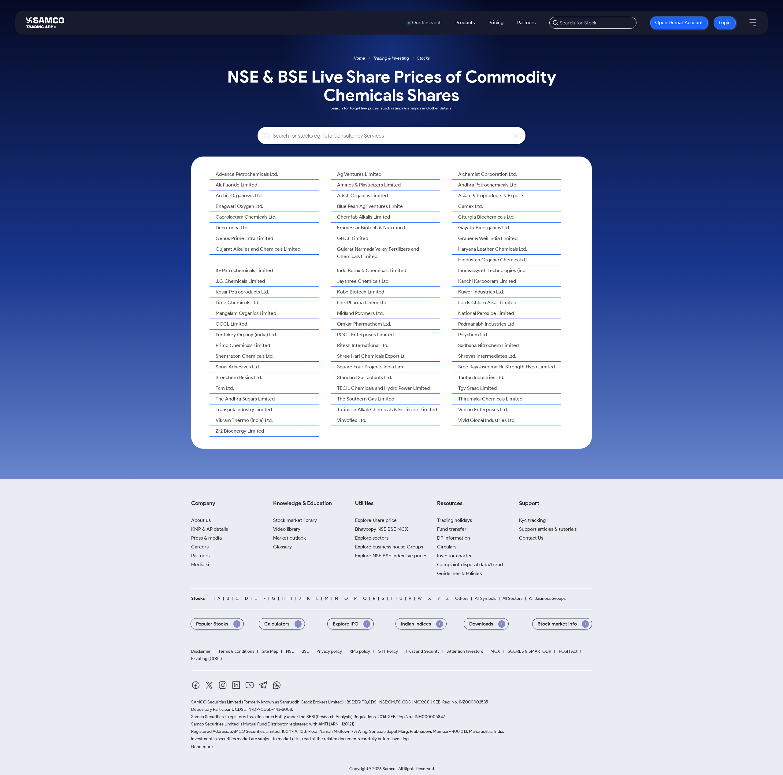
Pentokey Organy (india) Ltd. (246, 335)
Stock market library (295, 520)
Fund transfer (451, 529)
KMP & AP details (209, 529)
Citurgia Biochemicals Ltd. (486, 217)
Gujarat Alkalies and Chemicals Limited (258, 249)
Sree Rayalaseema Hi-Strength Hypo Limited (506, 367)
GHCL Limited (352, 238)
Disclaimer (201, 651)
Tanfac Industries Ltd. (481, 377)
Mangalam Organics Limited (246, 313)
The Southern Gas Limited (365, 399)
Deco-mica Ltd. (232, 228)
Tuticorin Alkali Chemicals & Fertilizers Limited (387, 409)
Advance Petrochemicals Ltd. (247, 174)
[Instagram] (222, 685)
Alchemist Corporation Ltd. (487, 174)
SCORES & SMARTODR (529, 651)
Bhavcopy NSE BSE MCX (381, 529)
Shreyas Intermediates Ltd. (487, 356)
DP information (453, 538)
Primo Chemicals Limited (243, 345)
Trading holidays (454, 520)
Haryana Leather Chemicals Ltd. (492, 249)
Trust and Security (423, 651)
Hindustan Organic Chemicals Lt (493, 260)
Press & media (206, 538)
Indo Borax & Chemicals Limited (371, 270)
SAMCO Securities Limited (216, 702)
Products (465, 22)
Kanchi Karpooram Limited (487, 281)
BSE (305, 651)
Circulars (446, 547)
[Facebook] (195, 685)
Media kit (201, 564)
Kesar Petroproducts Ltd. (242, 292)
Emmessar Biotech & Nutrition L (371, 228)
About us (201, 520)
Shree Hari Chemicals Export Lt (371, 356)
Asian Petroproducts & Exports (491, 195)
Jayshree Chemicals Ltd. (363, 281)
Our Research (427, 22)
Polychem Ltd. (473, 335)
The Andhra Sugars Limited (245, 399)
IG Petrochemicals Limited (244, 270)
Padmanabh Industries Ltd (486, 324)
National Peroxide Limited (486, 313)
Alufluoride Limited (236, 185)
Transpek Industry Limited (244, 409)
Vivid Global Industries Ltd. (487, 420)
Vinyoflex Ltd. (351, 420)
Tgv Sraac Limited (477, 388)
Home (359, 58)
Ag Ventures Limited (359, 174)
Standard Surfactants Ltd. (364, 377)
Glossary (282, 547)
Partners (526, 22)
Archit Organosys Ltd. (239, 195)
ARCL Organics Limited (362, 195)
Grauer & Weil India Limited (488, 238)
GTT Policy (388, 651)
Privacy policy (329, 651)
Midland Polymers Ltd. (360, 313)
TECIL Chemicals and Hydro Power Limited (383, 388)
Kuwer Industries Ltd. (481, 292)
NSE (290, 651)
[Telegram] (263, 685)
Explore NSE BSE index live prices (391, 556)
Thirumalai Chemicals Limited (490, 399)
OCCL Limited (231, 324)
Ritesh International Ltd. (362, 345)
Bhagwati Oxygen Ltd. (239, 206)
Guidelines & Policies (459, 573)
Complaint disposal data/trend (470, 564)
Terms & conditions (236, 651)
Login (725, 22)
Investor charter (454, 556)
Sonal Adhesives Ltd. (238, 367)
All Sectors (512, 598)
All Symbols (485, 598)
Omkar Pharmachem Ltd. (364, 324)
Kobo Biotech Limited (360, 292)
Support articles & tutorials (548, 529)
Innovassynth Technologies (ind (491, 270)
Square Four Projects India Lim (370, 367)
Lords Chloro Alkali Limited (487, 302)
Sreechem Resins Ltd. (239, 377)
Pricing (495, 22)
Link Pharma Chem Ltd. (362, 302)
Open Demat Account (679, 22)
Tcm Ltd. (225, 388)
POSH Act (568, 651)
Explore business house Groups (389, 547)
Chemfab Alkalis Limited (363, 217)
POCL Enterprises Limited (365, 335)
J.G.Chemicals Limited (240, 281)
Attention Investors (465, 651)
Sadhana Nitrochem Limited (488, 345)
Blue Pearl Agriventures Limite (370, 206)
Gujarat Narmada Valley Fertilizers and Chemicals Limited (378, 252)
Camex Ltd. (470, 206)
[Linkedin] (236, 685)
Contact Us (531, 538)
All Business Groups (547, 598)
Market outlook (289, 538)
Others (461, 598)
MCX (495, 651)
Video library (286, 529)
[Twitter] (209, 685)
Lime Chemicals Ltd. (237, 302)
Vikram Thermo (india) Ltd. (244, 420)
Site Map (270, 651)
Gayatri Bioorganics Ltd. (484, 228)
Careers (200, 547)
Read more (202, 746)
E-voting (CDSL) (206, 658)
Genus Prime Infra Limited (244, 238)
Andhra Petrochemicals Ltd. (488, 185)
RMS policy (360, 651)
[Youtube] (249, 685)
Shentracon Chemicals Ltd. (245, 356)
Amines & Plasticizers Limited (369, 185)
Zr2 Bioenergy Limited (240, 431)
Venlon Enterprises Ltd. (483, 409)
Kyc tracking (532, 520)
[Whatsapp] (276, 685)
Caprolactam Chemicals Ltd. (246, 217)
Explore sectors (371, 538)
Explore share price (376, 520)
